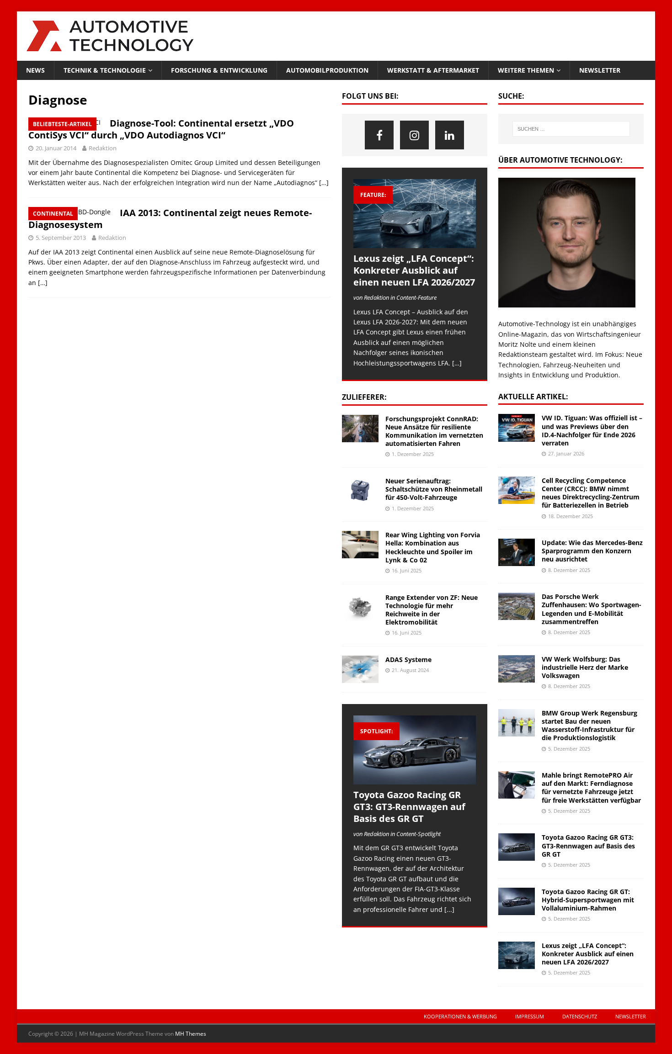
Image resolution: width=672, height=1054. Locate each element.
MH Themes (190, 1034)
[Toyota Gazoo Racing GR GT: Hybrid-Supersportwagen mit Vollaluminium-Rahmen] (516, 901)
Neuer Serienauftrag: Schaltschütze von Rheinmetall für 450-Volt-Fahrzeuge (433, 489)
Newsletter (599, 70)
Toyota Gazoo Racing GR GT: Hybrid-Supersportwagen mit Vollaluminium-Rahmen (588, 899)
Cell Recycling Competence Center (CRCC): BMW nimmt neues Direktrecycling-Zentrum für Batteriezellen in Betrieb (591, 493)
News (35, 70)
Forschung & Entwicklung (219, 70)
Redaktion (103, 148)
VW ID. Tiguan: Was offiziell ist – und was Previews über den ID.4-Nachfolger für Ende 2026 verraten (592, 430)
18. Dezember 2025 (570, 516)
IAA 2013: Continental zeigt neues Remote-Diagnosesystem (170, 219)
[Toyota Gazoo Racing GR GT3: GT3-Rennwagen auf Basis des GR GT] (414, 749)
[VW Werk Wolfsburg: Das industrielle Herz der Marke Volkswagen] (516, 669)
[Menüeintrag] (379, 135)
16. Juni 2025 (406, 570)
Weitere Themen (526, 70)
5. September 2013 (61, 237)
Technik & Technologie (105, 70)
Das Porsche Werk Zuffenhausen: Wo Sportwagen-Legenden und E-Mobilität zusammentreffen (591, 609)
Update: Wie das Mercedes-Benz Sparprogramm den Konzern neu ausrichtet (592, 550)
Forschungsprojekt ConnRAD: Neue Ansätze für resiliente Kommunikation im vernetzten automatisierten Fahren (434, 431)
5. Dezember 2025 (569, 748)
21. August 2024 (410, 670)
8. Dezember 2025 (569, 570)
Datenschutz (579, 1016)
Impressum (529, 1016)
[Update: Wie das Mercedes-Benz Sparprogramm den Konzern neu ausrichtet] (516, 552)
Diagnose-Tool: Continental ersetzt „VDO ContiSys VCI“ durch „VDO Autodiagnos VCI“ (161, 129)
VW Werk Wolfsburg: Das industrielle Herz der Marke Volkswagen (585, 667)
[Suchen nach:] (571, 129)
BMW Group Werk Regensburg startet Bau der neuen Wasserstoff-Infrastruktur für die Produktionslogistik (589, 725)
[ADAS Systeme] (360, 669)
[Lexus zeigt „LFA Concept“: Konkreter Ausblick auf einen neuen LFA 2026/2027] (414, 213)
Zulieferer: (364, 397)
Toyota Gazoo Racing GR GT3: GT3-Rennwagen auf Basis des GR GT (409, 807)
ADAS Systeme (408, 659)
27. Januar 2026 (566, 453)
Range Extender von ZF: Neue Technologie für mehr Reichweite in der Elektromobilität (431, 610)
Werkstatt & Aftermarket (433, 70)
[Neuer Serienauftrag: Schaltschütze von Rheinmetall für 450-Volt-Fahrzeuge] (360, 490)
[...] (449, 909)
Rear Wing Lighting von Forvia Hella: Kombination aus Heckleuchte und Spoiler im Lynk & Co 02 (432, 547)
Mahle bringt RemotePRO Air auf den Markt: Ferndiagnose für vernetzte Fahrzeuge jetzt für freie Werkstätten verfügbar (591, 788)
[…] (324, 182)
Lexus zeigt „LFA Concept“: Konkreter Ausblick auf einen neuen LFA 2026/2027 (414, 270)
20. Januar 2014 (56, 148)
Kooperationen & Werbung (460, 1016)
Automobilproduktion (327, 70)
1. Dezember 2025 (413, 453)
